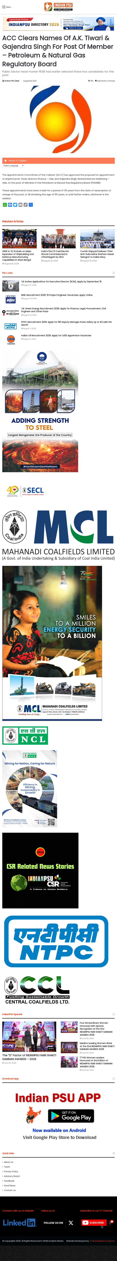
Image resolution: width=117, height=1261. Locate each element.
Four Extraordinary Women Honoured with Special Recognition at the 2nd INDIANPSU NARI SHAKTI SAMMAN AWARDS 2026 (96, 1028)
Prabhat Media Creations (102, 1240)
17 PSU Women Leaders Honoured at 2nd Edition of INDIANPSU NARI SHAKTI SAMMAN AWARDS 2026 (96, 1062)
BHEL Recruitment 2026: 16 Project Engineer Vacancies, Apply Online (57, 295)
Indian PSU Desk (12, 81)
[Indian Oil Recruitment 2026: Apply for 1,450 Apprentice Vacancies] (10, 339)
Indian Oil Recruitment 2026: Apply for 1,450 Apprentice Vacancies (56, 335)
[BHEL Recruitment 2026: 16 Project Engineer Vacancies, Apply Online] (10, 299)
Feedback (9, 1181)
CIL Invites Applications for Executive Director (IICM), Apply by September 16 (61, 281)
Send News (9, 1185)
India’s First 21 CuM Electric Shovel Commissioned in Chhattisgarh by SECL (55, 254)
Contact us (10, 1190)
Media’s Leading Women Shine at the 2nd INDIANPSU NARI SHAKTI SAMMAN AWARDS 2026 (97, 1046)
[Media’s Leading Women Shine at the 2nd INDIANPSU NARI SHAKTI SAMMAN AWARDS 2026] (69, 1047)
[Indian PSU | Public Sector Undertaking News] (58, 7)
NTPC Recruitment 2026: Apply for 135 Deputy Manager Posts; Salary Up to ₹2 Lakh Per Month (66, 323)
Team (7, 1166)
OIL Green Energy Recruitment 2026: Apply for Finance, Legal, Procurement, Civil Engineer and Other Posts (63, 310)
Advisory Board (12, 1176)
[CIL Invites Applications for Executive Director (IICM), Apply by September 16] (10, 286)
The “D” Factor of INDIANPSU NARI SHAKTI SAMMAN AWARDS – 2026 (29, 1057)
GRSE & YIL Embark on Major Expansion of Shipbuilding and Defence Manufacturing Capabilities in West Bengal (18, 255)
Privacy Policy (11, 1171)
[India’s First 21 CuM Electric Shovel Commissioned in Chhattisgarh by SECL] (58, 238)
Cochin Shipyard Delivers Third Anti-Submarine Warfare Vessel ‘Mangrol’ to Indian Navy (97, 254)
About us (8, 1162)
